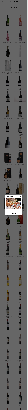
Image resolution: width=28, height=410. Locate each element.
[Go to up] (26, 409)
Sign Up (14, 213)
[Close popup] (20, 196)
